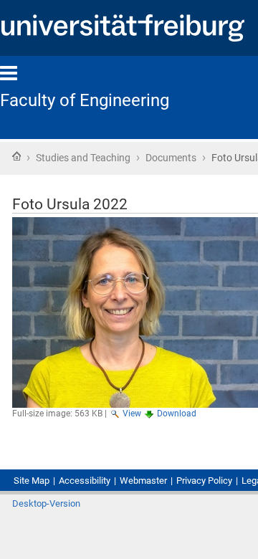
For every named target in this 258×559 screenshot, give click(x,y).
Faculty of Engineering (84, 100)
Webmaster (143, 480)
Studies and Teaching (83, 157)
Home (16, 156)
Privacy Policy (204, 480)
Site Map (31, 480)
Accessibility (84, 480)
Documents (170, 157)
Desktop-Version (46, 503)
